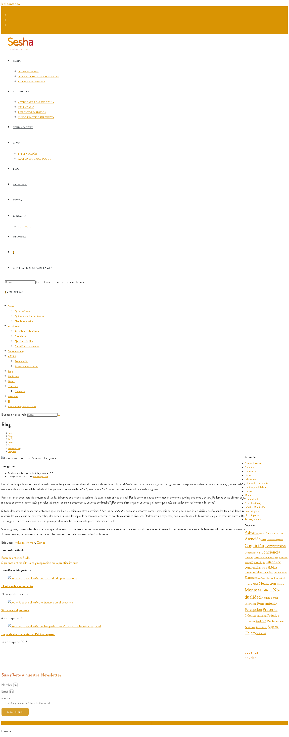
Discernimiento (262, 557)
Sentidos (250, 627)
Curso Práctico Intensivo (27, 346)
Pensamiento (267, 603)
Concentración (252, 552)
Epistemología (258, 562)
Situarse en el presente (15, 610)
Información (280, 572)
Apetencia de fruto (274, 533)
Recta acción (276, 621)
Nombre (7, 684)
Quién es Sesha (22, 311)
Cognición (254, 545)
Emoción (283, 557)
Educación (250, 479)
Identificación (264, 572)
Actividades (14, 326)
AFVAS (12, 356)
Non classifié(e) (253, 503)
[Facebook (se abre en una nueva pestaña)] (10, 15)
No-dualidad (251, 499)
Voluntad (261, 633)
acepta (5, 698)
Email (5, 691)
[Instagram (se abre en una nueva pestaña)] (10, 20)
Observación (250, 604)
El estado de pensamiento (17, 586)
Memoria (280, 584)
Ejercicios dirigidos (24, 341)
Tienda (11, 381)
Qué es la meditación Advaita (29, 316)
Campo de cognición (275, 539)
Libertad (269, 578)
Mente (248, 495)
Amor (262, 532)
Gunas (41, 542)
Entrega (248, 562)
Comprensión (275, 546)
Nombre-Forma (269, 597)
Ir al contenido (10, 3)
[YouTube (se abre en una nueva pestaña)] (10, 25)
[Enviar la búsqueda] (59, 415)
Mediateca (13, 376)
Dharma (249, 475)
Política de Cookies (162, 723)
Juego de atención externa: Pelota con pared (28, 634)
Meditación (267, 583)
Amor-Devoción (253, 463)
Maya (255, 583)
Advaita (20, 542)
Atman (30, 542)
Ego (276, 558)
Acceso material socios (26, 366)
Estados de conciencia (256, 483)
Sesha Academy (16, 351)
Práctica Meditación (255, 507)
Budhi (263, 539)
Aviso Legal (122, 723)
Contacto (13, 386)
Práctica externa (256, 615)
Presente (270, 609)
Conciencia (251, 471)
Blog (10, 371)
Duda (272, 558)
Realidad (261, 621)
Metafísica (265, 590)
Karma (248, 491)
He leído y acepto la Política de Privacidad (27, 703)
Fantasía (263, 568)
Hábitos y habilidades (256, 487)
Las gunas (12, 451)
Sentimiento (261, 627)
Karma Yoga (260, 578)
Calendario (20, 336)
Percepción (253, 609)
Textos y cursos (253, 519)
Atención (249, 467)
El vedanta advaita (24, 321)
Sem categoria (252, 511)
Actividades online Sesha (27, 331)
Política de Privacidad (140, 723)
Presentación (21, 361)
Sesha (11, 306)
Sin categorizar (40, 476)
